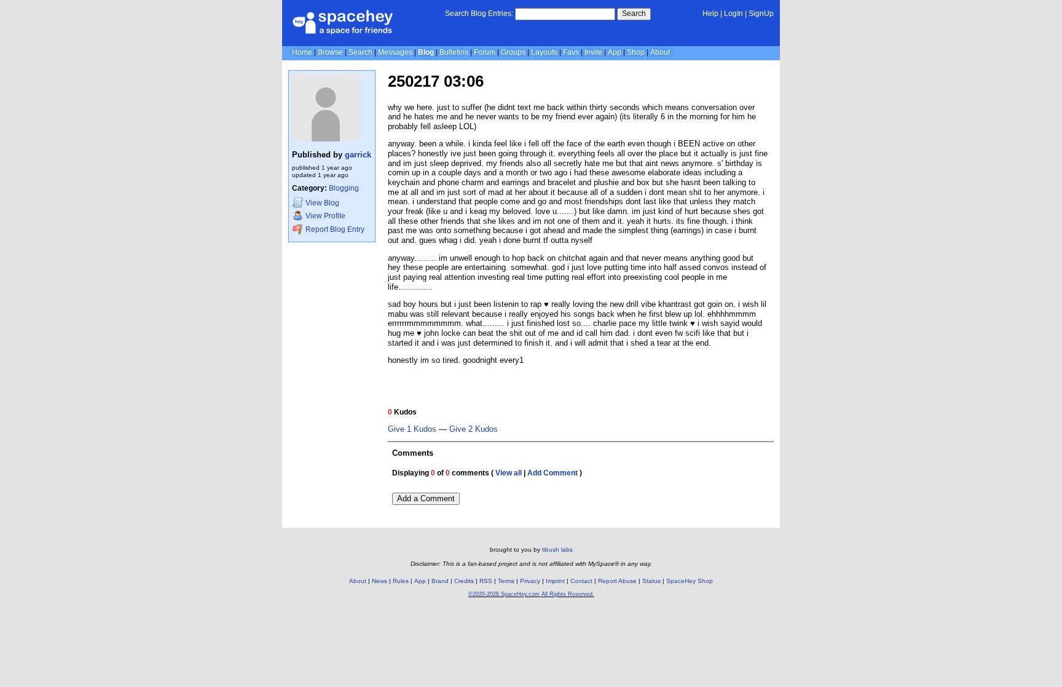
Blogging (344, 188)
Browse (330, 52)
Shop (636, 52)
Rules (401, 581)
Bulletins (453, 52)
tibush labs (557, 549)
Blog (426, 52)
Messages (395, 52)
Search (634, 13)
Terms (506, 581)
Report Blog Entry (334, 230)
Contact (581, 581)
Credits (464, 581)
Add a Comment (426, 498)
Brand (440, 581)
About (660, 52)
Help (710, 13)
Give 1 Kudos (412, 429)
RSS (485, 581)
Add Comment (552, 473)
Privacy (530, 581)
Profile (325, 216)
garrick (358, 154)
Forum (484, 52)
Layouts (544, 52)
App (614, 52)
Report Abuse (617, 581)
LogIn (733, 13)
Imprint (555, 581)
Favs (571, 52)
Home (302, 52)
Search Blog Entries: (479, 13)
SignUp (761, 13)
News (379, 581)
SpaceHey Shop (689, 581)
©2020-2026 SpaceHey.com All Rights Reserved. (531, 594)
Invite (593, 52)
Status (651, 581)
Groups (513, 52)
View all (508, 473)
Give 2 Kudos (473, 429)
